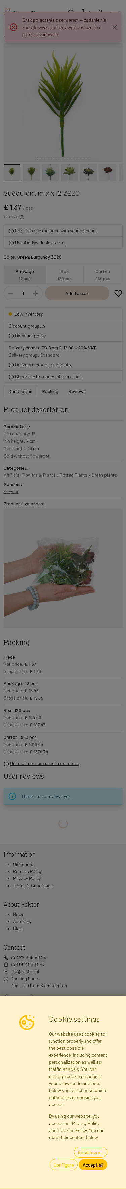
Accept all (93, 1165)
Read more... (90, 1152)
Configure (64, 1165)
